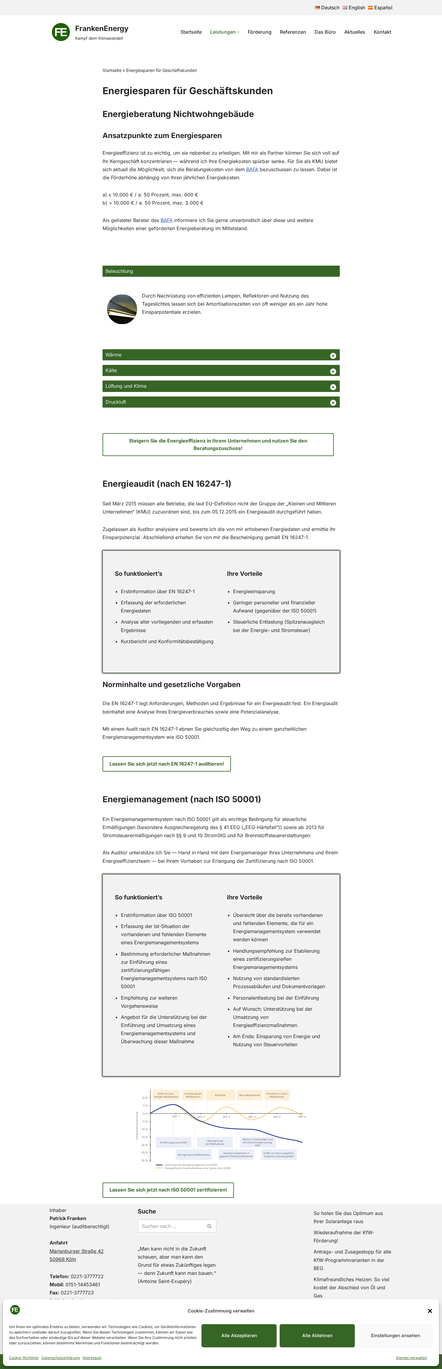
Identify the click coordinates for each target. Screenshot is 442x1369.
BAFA (252, 169)
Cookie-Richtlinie (23, 1357)
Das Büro (325, 32)
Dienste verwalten (411, 1357)
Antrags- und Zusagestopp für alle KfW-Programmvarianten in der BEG (352, 1260)
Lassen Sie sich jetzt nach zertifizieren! (168, 1190)
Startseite (191, 32)
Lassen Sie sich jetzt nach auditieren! (166, 764)
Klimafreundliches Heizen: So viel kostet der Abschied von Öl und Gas (351, 1287)
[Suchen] (209, 1226)
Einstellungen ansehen (395, 1335)
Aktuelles (354, 32)
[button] (430, 1311)
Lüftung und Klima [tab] (126, 386)
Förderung (260, 32)
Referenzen (293, 32)
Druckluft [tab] (116, 402)
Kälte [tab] (111, 370)
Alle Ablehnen (317, 1335)
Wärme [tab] (113, 355)
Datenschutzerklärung (60, 1357)
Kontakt (382, 32)
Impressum (92, 1357)
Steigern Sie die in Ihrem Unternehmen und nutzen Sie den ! (218, 445)
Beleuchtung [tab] (119, 271)
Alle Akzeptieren (239, 1335)
